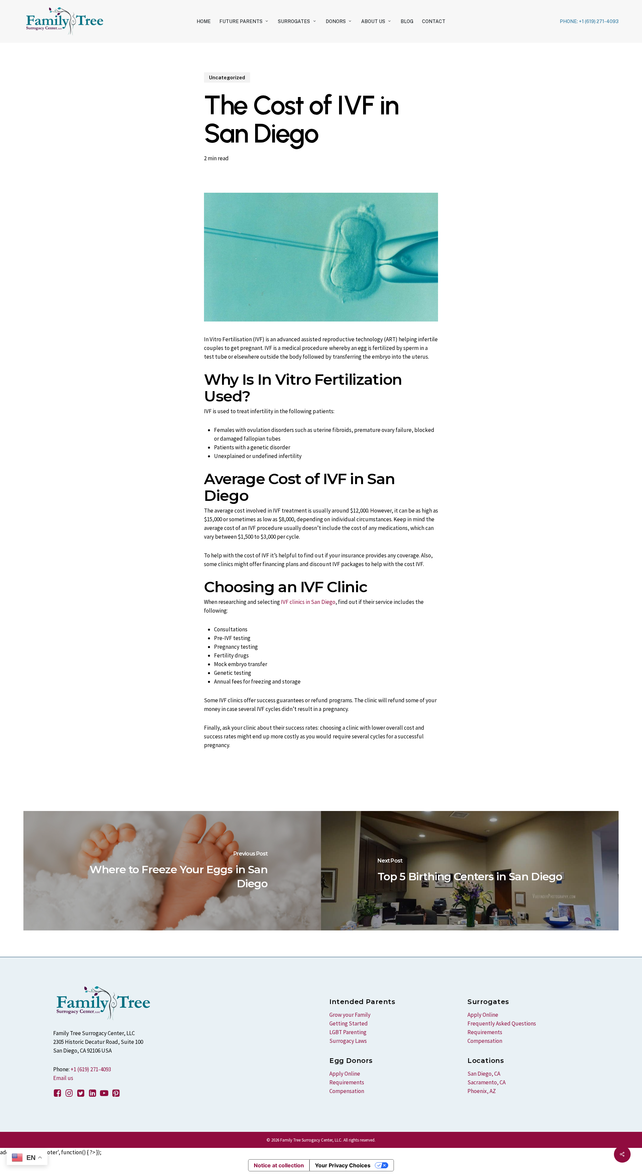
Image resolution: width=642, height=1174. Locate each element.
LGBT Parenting (347, 1032)
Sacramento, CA (486, 1082)
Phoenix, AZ (481, 1091)
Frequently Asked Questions (501, 1023)
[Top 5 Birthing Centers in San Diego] (470, 870)
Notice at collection (279, 1165)
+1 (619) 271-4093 (91, 1069)
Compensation (346, 1091)
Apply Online (344, 1073)
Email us (63, 1078)
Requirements (346, 1082)
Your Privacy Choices (342, 1165)
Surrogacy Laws (348, 1041)
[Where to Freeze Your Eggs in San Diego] (172, 870)
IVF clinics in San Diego (308, 602)
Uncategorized (227, 77)
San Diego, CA (483, 1073)
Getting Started (348, 1023)
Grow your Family (349, 1014)
